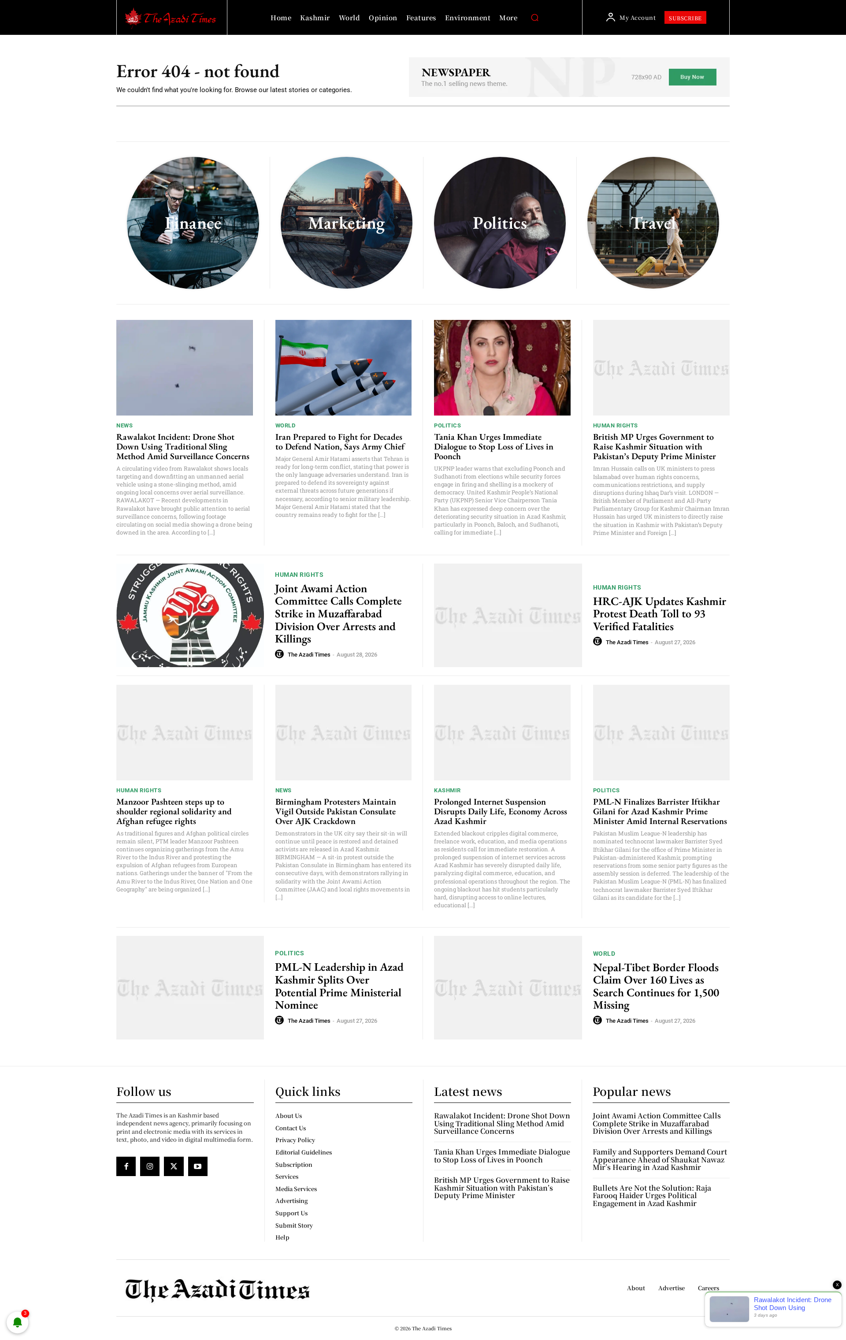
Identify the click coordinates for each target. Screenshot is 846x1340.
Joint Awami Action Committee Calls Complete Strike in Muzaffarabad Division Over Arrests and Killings (338, 613)
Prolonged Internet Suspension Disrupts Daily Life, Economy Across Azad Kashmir (500, 811)
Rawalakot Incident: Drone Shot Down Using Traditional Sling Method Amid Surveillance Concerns (182, 446)
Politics (447, 425)
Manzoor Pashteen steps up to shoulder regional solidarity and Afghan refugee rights (174, 811)
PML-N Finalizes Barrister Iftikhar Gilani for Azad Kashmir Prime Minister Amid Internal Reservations (660, 811)
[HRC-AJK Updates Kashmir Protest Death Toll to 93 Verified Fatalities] (508, 615)
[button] (534, 17)
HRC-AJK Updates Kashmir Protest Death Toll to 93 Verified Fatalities (659, 614)
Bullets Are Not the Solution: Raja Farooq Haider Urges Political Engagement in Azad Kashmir (652, 1195)
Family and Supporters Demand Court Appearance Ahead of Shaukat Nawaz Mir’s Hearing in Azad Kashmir (660, 1159)
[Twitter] (173, 1166)
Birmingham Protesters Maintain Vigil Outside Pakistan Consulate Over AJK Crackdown (335, 811)
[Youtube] (198, 1166)
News (124, 425)
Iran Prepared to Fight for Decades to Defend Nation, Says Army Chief (339, 441)
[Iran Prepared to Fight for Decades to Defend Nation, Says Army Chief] (343, 368)
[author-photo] (280, 654)
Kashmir (447, 790)
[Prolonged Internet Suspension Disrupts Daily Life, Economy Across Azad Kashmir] (502, 732)
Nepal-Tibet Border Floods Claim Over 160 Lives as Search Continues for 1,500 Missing (656, 986)
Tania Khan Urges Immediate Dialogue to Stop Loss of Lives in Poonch (493, 446)
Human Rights (615, 425)
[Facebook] (126, 1166)
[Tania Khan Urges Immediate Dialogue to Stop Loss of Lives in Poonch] (502, 368)
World (285, 425)
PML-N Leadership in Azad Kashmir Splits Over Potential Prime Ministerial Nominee (339, 985)
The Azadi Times (309, 654)
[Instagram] (150, 1166)
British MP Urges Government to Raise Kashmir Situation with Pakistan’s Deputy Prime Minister (654, 446)
